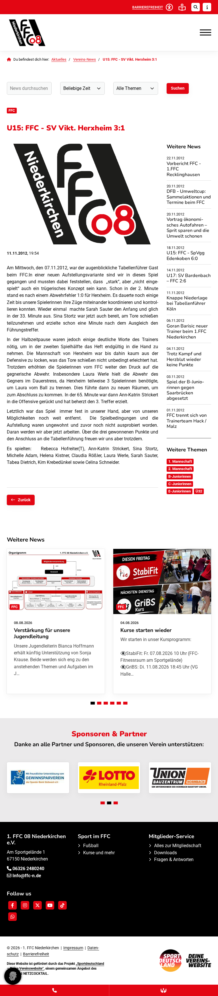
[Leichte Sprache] (182, 7)
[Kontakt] (54, 990)
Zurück (24, 500)
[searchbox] (29, 88)
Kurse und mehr (99, 852)
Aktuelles (58, 59)
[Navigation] (203, 33)
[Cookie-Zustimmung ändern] (12, 976)
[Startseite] (42, 32)
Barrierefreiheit (36, 954)
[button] (92, 703)
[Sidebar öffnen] (207, 7)
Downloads (165, 852)
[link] (56, 621)
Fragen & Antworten (174, 859)
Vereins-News (84, 59)
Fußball (90, 845)
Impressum (73, 948)
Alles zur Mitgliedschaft (177, 845)
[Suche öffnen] (195, 7)
